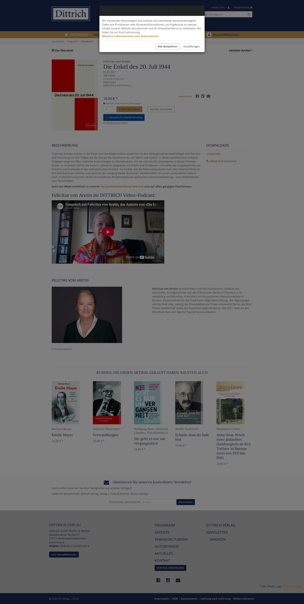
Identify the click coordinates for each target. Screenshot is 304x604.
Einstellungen (191, 46)
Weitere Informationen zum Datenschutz (130, 36)
